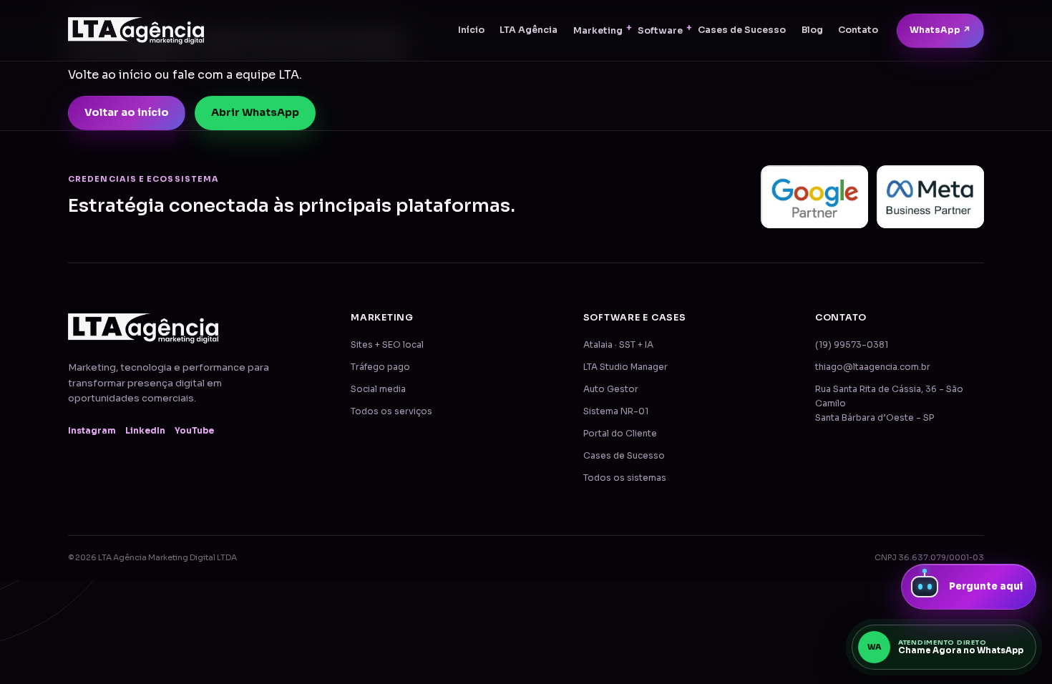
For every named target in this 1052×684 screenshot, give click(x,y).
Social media (378, 389)
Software (660, 30)
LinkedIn (145, 431)
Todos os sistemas (624, 478)
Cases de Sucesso (742, 30)
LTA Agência (528, 30)
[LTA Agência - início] (136, 30)
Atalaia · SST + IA (618, 345)
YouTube (194, 431)
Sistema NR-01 (615, 411)
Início (471, 30)
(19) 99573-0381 (851, 345)
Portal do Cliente (620, 433)
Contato (858, 30)
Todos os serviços (391, 411)
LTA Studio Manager (625, 367)
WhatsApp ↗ (940, 30)
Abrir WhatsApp (255, 112)
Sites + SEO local (387, 345)
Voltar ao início (126, 112)
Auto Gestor (610, 389)
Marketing (598, 30)
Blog (812, 30)
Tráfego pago (380, 367)
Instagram (92, 431)
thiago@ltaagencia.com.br (872, 367)
